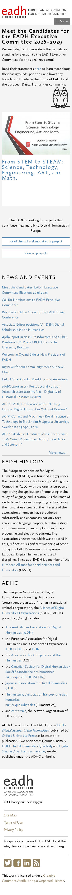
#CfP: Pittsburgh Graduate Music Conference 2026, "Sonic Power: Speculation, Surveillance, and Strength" (34, 439)
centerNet (18, 711)
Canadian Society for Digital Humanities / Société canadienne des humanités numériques (37, 672)
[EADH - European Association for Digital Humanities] (18, 793)
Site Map (10, 815)
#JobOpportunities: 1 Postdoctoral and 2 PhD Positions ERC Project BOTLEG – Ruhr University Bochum (34, 342)
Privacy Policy (13, 830)
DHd (20, 649)
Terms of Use (13, 823)
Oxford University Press (19, 736)
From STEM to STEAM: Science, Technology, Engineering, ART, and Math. (33, 170)
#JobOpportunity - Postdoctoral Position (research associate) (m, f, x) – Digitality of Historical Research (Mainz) (31, 391)
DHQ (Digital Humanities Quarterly (27, 746)
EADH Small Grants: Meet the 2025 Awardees (34, 379)
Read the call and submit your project (36, 241)
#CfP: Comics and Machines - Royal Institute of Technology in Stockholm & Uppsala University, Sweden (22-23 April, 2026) (36, 421)
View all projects (36, 253)
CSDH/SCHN (33, 677)
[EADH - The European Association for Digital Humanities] (34, 15)
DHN (36, 649)
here (38, 69)
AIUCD (10, 649)
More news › (58, 453)
